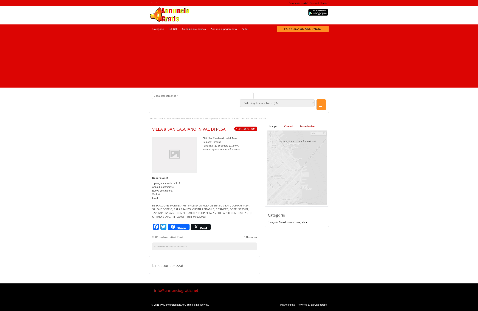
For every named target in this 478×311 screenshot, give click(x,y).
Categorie (158, 28)
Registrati (314, 3)
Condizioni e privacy (194, 28)
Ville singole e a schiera (215, 118)
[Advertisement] (239, 61)
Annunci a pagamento (224, 28)
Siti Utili (173, 28)
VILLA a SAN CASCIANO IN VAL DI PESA (189, 129)
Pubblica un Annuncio (302, 28)
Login (324, 3)
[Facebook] (157, 2)
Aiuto (245, 28)
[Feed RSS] (152, 2)
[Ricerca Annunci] (321, 104)
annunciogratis (287, 304)
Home (153, 118)
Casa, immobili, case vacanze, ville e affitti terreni (180, 118)
